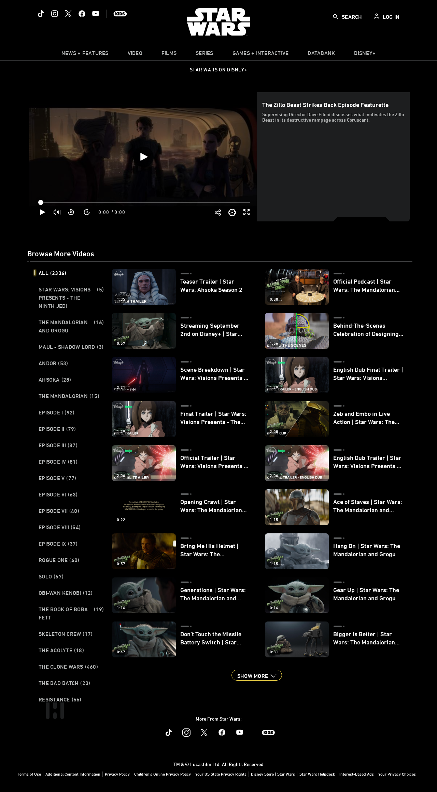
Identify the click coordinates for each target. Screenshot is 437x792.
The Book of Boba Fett (71, 613)
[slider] (145, 202)
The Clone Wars (68, 667)
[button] (71, 212)
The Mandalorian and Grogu (71, 326)
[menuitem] (135, 54)
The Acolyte (61, 650)
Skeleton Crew (66, 634)
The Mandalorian (69, 396)
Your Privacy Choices (397, 773)
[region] (143, 156)
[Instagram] (54, 13)
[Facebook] (82, 13)
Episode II (57, 429)
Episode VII (59, 511)
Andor (53, 363)
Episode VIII (60, 527)
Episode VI (58, 494)
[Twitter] (68, 13)
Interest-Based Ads (356, 773)
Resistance (60, 699)
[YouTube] (95, 13)
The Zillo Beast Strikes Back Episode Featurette (325, 104)
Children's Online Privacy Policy (162, 773)
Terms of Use (29, 773)
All (52, 273)
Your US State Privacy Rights (220, 773)
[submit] (335, 17)
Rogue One (59, 560)
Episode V (57, 478)
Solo (51, 576)
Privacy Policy (117, 773)
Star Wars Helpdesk (317, 773)
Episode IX (58, 544)
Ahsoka (55, 380)
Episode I (56, 412)
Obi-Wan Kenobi (66, 593)
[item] (85, 54)
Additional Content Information (72, 773)
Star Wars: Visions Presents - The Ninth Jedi (71, 297)
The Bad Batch (64, 683)
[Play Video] (143, 156)
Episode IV (58, 462)
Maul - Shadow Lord (71, 347)
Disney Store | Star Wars (273, 773)
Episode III (58, 445)
